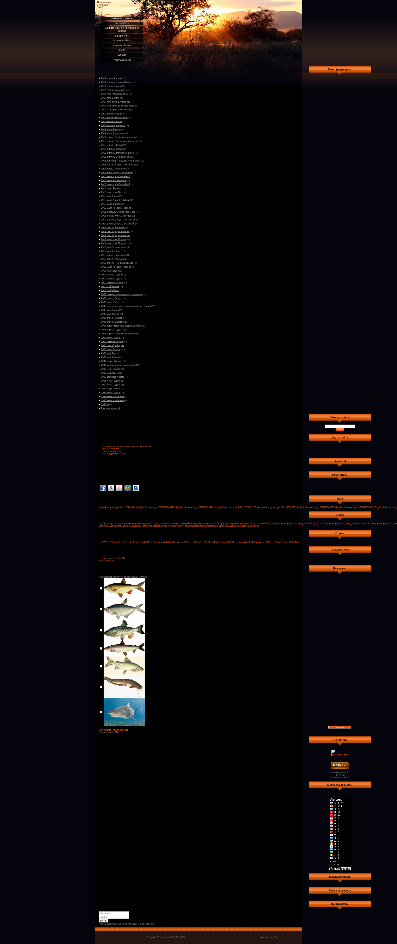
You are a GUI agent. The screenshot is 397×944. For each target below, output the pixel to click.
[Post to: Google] (111, 488)
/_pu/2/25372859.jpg (109, 542)
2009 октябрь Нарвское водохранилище (122, 294)
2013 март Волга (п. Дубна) (115, 200)
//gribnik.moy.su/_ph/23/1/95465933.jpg (319, 507)
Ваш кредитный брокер (114, 453)
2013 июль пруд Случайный (115, 176)
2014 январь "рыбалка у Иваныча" (119, 137)
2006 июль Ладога (110, 337)
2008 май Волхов (110, 314)
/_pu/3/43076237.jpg (250, 542)
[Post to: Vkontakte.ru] (136, 488)
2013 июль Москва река (113, 180)
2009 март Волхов (110, 302)
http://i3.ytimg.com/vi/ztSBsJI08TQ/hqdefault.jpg (362, 523)
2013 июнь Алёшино (111, 188)
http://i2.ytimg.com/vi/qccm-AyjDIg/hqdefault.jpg (122, 523)
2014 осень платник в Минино (116, 82)
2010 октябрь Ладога (112, 282)
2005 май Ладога (110, 357)
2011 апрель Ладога (111, 274)
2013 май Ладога (110, 196)
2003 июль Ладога (110, 369)
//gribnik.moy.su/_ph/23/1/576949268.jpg (239, 507)
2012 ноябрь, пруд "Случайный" (118, 223)
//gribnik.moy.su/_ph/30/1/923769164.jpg (119, 507)
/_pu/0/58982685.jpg (291, 542)
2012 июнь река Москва (113, 243)
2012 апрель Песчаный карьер (117, 263)
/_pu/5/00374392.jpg (169, 542)
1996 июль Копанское (112, 400)
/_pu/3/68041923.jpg (190, 542)
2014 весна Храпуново (113, 125)
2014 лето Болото (110, 98)
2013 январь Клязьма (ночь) (116, 215)
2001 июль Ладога (110, 380)
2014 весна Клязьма (111, 121)
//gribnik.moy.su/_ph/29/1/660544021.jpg (199, 507)
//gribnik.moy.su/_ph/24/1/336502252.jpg (280, 507)
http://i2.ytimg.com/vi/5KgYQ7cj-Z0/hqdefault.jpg (314, 523)
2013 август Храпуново (113, 168)
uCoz (275, 937)
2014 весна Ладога (111, 113)
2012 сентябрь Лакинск (113, 227)
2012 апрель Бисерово (113, 255)
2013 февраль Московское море (118, 212)
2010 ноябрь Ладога (111, 278)
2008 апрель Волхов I (112, 322)
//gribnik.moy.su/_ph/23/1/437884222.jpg (359, 507)
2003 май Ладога (110, 373)
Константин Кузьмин (112, 451)
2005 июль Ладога (110, 349)
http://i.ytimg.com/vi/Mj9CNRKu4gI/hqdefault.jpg (140, 526)
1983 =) (105, 404)
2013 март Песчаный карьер (116, 208)
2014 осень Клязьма (111, 78)
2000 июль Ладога (110, 384)
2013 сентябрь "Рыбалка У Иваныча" (120, 160)
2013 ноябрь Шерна (111, 145)
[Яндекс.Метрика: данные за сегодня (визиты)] (339, 753)
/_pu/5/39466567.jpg (129, 542)
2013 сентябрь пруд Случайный (118, 164)
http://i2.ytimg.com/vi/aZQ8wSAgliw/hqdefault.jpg (235, 526)
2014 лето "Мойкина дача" (114, 94)
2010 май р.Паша (110, 290)
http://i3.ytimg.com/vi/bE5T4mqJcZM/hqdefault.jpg (171, 523)
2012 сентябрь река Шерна (115, 231)
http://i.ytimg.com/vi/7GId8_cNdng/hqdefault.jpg (266, 523)
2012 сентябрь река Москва (115, 235)
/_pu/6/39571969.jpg (271, 542)
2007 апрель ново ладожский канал (119, 333)
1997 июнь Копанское (112, 396)
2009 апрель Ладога (111, 298)
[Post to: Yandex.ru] (119, 488)
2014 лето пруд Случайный (115, 109)
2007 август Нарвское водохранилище (121, 325)
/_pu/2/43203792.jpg (149, 542)
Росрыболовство (111, 448)
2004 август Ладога (111, 361)
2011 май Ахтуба (110, 270)
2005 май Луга (108, 353)
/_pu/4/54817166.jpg (210, 542)
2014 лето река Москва (113, 90)
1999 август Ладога (111, 388)
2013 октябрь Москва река (115, 157)
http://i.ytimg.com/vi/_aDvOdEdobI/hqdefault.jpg (187, 526)
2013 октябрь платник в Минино (117, 153)
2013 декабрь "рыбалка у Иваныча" (119, 141)
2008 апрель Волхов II (112, 318)
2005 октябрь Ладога (112, 341)
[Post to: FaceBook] (103, 488)
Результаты (105, 730)
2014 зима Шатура (111, 129)
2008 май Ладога (110, 310)
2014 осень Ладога (111, 86)
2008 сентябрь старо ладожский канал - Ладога (126, 306)
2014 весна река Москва (114, 117)
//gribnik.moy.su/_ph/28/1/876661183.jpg (159, 507)
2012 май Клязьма (110, 251)
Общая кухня (106, 560)
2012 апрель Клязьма (112, 259)
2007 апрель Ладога (111, 329)
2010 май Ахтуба (110, 286)
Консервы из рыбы (111, 558)
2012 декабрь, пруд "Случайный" (118, 219)
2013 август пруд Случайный (116, 172)
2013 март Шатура (111, 204)
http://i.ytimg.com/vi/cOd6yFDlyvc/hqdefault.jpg (219, 523)
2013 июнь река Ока (111, 192)
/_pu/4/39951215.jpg (230, 542)
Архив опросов (120, 730)
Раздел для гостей (110, 408)
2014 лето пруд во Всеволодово (118, 105)
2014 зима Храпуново (112, 133)
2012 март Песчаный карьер (116, 267)
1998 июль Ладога (110, 392)
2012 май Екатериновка (113, 247)
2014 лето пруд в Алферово (115, 102)
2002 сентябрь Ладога (112, 377)
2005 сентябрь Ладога (112, 345)
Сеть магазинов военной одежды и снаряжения (127, 446)
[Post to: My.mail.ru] (127, 488)
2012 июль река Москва (113, 239)
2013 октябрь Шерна (112, 149)
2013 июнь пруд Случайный (115, 184)
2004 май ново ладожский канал (118, 365)
